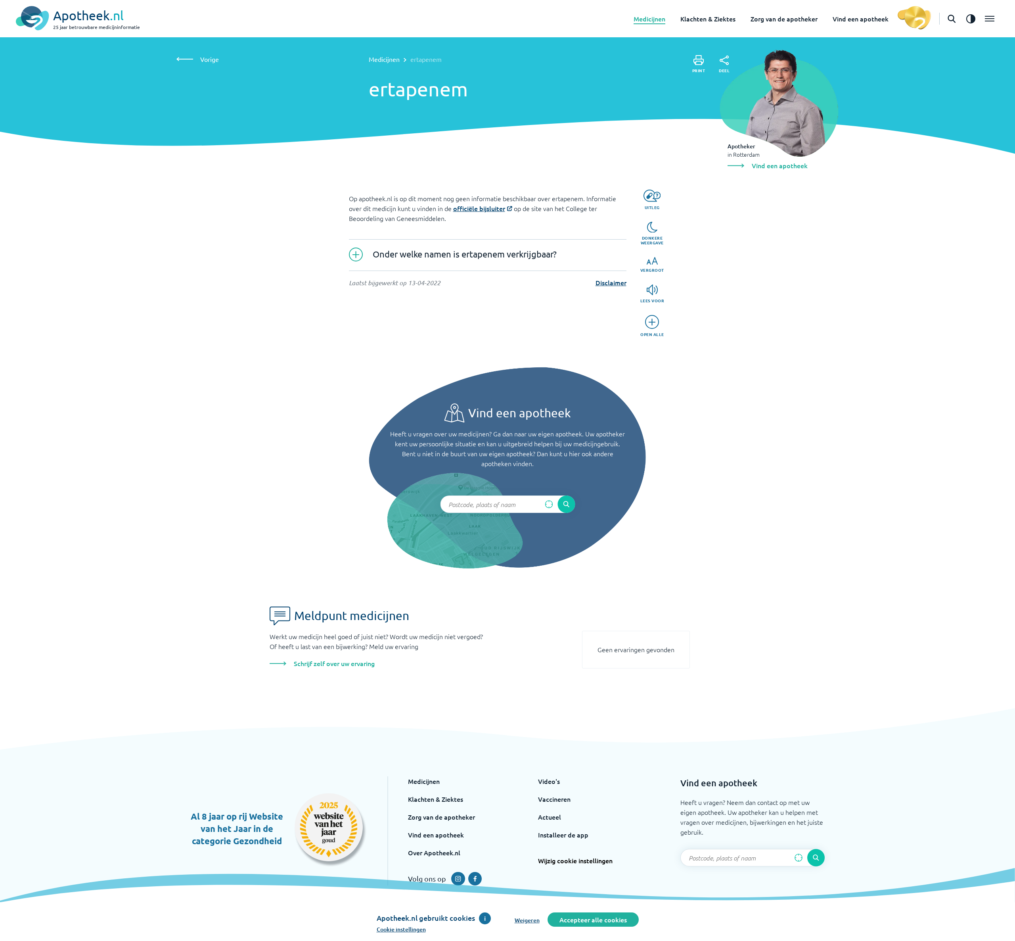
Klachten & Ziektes (707, 18)
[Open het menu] (989, 18)
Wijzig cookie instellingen (575, 860)
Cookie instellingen (401, 929)
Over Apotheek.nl (434, 852)
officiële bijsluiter (479, 208)
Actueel (549, 816)
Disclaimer (611, 282)
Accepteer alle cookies (593, 919)
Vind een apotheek (861, 18)
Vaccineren (554, 799)
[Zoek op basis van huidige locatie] (548, 504)
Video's (549, 781)
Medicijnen (649, 18)
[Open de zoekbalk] (951, 18)
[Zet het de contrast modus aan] (970, 18)
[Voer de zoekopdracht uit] (566, 504)
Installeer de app (563, 834)
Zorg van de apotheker (784, 18)
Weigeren (527, 920)
